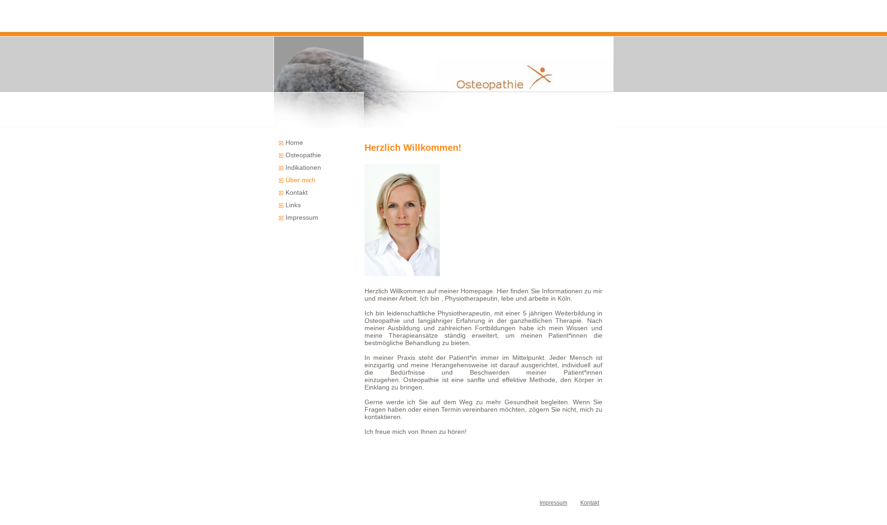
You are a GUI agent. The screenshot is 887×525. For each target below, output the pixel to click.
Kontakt (297, 192)
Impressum (302, 217)
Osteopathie (303, 155)
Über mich (301, 180)
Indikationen (303, 167)
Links (293, 205)
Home (294, 142)
